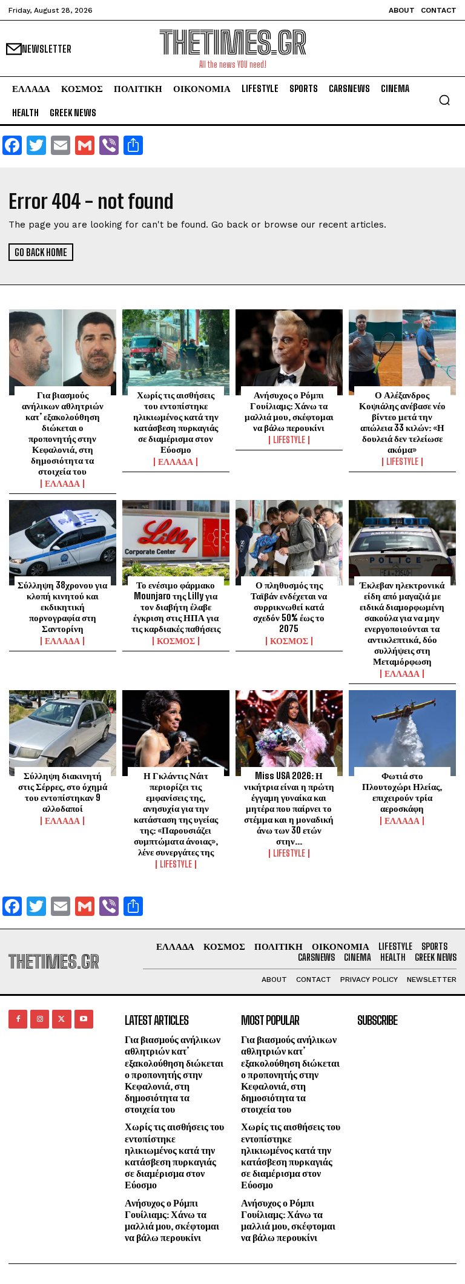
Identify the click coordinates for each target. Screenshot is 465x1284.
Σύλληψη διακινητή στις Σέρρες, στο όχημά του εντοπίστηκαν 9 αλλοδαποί (62, 792)
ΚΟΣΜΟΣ (176, 641)
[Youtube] (83, 1019)
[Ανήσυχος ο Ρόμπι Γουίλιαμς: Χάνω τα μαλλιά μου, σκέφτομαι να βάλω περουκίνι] (289, 352)
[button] (444, 100)
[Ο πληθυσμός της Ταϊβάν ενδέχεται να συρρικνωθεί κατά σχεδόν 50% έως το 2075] (289, 543)
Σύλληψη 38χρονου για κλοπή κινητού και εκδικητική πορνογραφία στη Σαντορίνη (62, 606)
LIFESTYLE (289, 440)
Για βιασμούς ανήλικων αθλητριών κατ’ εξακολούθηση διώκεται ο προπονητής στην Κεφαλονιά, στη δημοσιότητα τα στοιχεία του (63, 432)
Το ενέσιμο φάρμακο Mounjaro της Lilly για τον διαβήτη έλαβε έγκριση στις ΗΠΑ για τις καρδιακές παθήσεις (175, 606)
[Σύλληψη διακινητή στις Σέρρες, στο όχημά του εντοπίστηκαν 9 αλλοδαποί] (62, 733)
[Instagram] (39, 1019)
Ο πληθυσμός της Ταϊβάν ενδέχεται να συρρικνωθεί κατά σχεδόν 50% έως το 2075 (289, 606)
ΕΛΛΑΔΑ (62, 483)
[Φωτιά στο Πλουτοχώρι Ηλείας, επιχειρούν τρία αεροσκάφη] (402, 733)
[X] (61, 1019)
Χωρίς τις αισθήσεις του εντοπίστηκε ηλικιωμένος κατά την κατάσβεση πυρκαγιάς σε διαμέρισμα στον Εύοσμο (176, 422)
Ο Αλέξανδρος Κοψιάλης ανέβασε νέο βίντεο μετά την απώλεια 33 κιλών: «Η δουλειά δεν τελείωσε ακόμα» (402, 422)
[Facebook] (17, 1019)
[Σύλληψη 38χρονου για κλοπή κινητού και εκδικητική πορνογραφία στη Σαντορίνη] (62, 543)
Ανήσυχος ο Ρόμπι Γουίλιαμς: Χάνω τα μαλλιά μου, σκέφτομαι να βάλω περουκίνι (289, 411)
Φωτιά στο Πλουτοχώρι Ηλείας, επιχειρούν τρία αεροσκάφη (402, 792)
